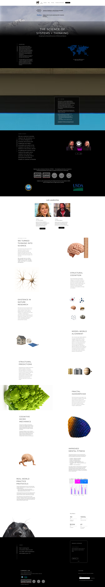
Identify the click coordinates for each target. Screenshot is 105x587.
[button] (67, 2)
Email (80, 576)
